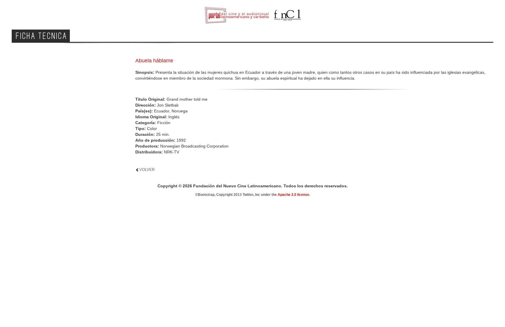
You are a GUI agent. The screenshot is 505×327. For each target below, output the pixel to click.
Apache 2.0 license (293, 195)
